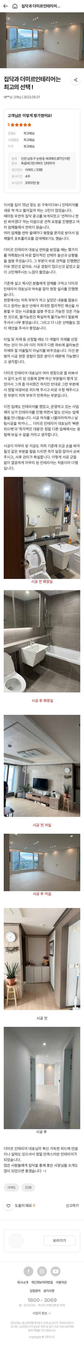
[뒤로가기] (5, 6)
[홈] (15, 6)
